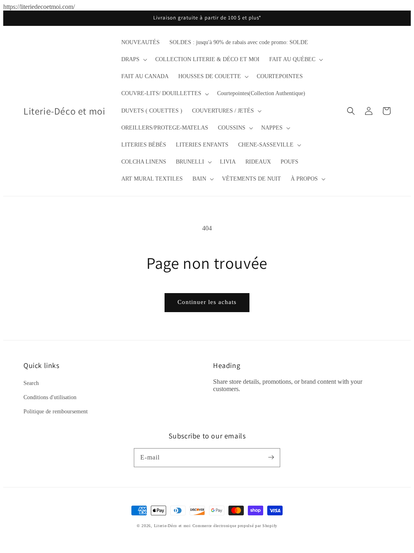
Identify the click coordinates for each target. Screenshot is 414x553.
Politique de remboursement (55, 411)
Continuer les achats (207, 302)
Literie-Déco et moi (173, 525)
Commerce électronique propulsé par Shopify (234, 525)
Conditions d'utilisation (49, 397)
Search (31, 383)
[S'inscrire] (271, 457)
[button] (133, 59)
